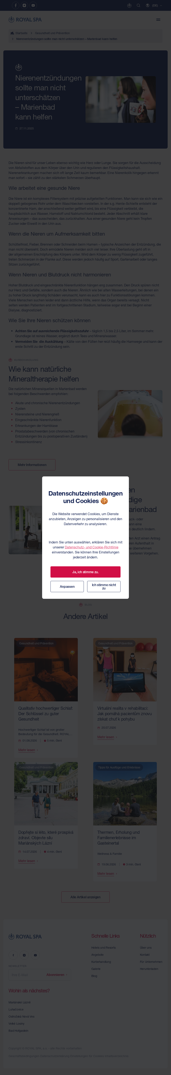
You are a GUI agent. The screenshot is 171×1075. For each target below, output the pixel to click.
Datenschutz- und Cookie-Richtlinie (91, 547)
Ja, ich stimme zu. (85, 572)
